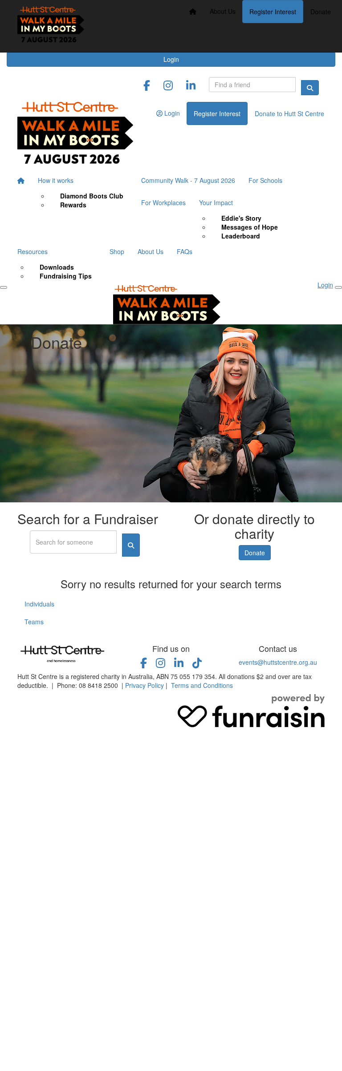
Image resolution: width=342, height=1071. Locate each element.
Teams (34, 621)
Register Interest (272, 11)
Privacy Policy (144, 685)
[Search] (310, 87)
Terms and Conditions (202, 685)
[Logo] (51, 26)
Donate (320, 11)
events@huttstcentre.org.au (278, 662)
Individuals (39, 603)
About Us (223, 11)
